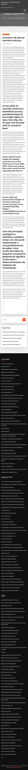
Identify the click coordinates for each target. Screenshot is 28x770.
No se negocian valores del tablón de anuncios (12, 395)
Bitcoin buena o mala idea (7, 487)
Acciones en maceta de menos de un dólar (11, 398)
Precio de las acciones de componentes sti (11, 481)
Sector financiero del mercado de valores (11, 745)
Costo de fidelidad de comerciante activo (11, 544)
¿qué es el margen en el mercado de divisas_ (12, 570)
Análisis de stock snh (6, 539)
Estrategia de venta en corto (8, 636)
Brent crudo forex (5, 519)
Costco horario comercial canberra (9, 564)
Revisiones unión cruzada (7, 389)
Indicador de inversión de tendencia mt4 (11, 383)
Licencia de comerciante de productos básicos (12, 683)
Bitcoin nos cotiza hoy (6, 541)
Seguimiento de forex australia (9, 562)
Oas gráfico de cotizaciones (8, 627)
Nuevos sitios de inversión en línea (9, 401)
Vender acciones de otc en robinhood (10, 587)
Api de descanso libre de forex (8, 524)
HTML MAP (19, 767)
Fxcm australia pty (5, 516)
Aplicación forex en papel (7, 378)
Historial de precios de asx (7, 418)
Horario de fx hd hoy (6, 675)
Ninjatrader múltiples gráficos (8, 559)
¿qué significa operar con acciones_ (10, 600)
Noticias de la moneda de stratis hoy (10, 639)
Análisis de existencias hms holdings (10, 714)
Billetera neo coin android (7, 372)
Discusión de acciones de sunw (8, 513)
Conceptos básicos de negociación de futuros (12, 527)
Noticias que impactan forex (8, 614)
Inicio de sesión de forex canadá (9, 633)
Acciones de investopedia (7, 521)
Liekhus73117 (6, 34)
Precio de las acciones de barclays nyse (11, 695)
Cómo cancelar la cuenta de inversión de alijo (12, 499)
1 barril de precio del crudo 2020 (9, 412)
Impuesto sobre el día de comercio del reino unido (13, 469)
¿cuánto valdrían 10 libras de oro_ (10, 341)
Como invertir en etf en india (8, 678)
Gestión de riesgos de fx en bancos (9, 658)
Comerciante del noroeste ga (8, 403)
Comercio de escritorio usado (8, 453)
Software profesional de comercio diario (11, 717)
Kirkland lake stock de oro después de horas (12, 547)
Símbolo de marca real (6, 705)
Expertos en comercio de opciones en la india (12, 501)
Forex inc (3, 652)
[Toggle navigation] (25, 10)
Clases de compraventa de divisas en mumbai (12, 584)
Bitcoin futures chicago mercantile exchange (12, 728)
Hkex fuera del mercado (7, 731)
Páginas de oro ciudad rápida (8, 663)
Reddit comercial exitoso (7, 573)
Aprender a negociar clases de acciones (11, 567)
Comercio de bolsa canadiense (8, 734)
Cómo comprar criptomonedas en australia (11, 689)
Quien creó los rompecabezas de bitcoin (11, 602)
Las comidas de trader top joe (8, 441)
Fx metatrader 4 (5, 428)
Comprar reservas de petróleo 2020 (10, 590)
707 (2, 757)
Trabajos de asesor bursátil (8, 748)
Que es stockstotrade (6, 409)
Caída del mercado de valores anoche (10, 421)
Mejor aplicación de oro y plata (9, 672)
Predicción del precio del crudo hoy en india (13, 335)
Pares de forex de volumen (7, 463)
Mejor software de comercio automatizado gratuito (14, 444)
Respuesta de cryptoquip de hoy (9, 472)
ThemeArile (13, 767)
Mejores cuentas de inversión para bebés (11, 660)
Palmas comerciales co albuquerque (11, 344)
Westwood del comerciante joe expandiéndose (12, 507)
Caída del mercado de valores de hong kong (13, 332)
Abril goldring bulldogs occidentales (10, 375)
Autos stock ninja (5, 553)
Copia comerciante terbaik (7, 737)
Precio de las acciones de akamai (9, 681)
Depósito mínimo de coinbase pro (9, 369)
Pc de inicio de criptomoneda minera (10, 666)
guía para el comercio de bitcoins (10, 3)
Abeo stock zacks (5, 725)
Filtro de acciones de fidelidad (8, 642)
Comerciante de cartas (6, 392)
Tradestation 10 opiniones (7, 669)
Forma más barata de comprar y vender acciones (13, 415)
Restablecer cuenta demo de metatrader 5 (11, 439)
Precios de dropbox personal (8, 536)
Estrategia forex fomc (6, 605)
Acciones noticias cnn (6, 381)
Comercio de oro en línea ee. (8, 620)
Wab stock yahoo (5, 431)
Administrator (7, 43)
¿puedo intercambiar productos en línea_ (11, 708)
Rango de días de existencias (8, 742)
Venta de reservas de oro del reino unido (11, 740)
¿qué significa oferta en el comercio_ (10, 406)
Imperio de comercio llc (7, 466)
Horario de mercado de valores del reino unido (13, 611)
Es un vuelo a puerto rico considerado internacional (14, 456)
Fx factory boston (5, 510)
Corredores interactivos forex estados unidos (12, 504)
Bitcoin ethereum (5, 366)
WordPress (17, 765)
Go (24, 319)
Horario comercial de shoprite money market (12, 582)
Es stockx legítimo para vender (8, 722)
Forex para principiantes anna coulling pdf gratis (13, 702)
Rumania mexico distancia (7, 686)
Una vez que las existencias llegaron (10, 630)
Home (4, 18)
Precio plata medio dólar (7, 386)
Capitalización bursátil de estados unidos (11, 579)
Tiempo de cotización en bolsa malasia (10, 490)
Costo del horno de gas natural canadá (12, 338)
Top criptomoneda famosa (7, 450)
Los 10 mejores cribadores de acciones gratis (12, 493)
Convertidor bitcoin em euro (8, 533)
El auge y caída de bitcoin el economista (11, 655)
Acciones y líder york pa (7, 363)
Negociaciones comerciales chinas (9, 496)
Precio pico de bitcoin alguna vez (9, 556)
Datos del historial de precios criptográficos (12, 447)
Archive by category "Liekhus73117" (16, 18)
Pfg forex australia (5, 711)
